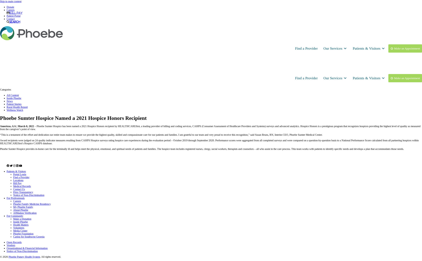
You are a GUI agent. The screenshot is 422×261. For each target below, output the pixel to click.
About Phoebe (20, 210)
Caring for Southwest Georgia (29, 236)
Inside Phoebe (14, 98)
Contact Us (19, 189)
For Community (15, 216)
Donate (10, 7)
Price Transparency (23, 192)
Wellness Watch (15, 110)
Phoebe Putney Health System (24, 256)
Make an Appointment (407, 48)
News (10, 101)
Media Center (20, 230)
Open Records (14, 242)
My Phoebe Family (23, 207)
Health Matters (21, 224)
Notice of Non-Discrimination (28, 195)
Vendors (11, 245)
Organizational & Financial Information (27, 248)
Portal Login (19, 174)
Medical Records (22, 186)
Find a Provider (306, 48)
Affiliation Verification (25, 213)
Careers (11, 10)
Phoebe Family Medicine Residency (32, 204)
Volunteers (18, 227)
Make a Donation (22, 218)
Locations (18, 180)
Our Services (332, 48)
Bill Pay (16, 13)
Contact (11, 18)
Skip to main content (10, 1)
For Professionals (16, 198)
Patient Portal (13, 16)
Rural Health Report (17, 107)
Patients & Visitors (366, 48)
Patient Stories (14, 104)
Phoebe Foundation (23, 233)
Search (14, 21)
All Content (13, 95)
